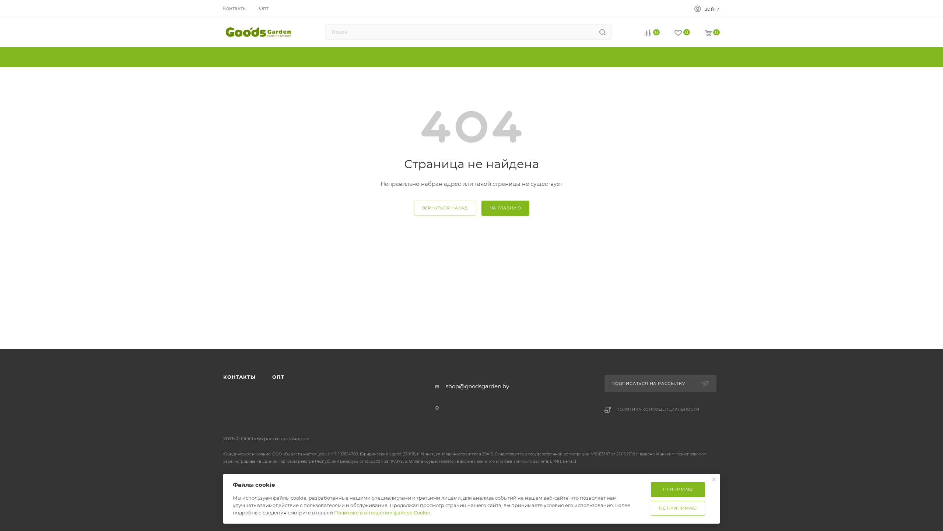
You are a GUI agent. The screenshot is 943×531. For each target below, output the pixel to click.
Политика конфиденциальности (658, 409)
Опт (278, 377)
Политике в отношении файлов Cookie (382, 513)
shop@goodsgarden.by (477, 386)
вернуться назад (445, 208)
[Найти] (602, 32)
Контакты (239, 377)
